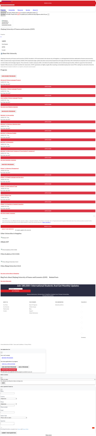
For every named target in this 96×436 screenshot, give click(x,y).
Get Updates (15, 291)
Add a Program (23, 367)
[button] (93, 427)
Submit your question (9, 432)
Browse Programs (7, 358)
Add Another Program (9, 367)
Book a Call (48, 3)
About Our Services (7, 5)
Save (3, 383)
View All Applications (8, 364)
